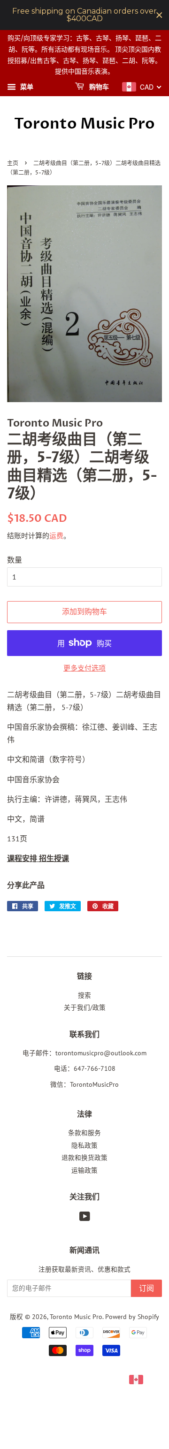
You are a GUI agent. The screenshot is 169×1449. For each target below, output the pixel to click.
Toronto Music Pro (84, 124)
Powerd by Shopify (132, 1316)
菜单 (25, 87)
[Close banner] (159, 15)
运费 (56, 535)
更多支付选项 (84, 667)
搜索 (84, 995)
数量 (14, 559)
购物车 (98, 87)
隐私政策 (84, 1145)
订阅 (146, 1288)
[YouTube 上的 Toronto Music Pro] (84, 1218)
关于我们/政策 (85, 1007)
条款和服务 (84, 1133)
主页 (12, 164)
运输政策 (84, 1170)
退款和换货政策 (84, 1157)
